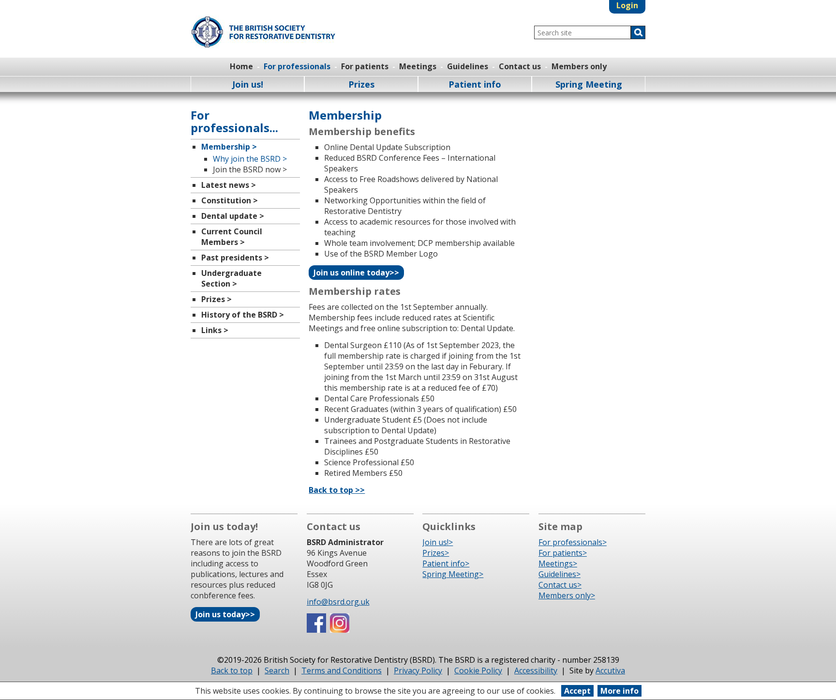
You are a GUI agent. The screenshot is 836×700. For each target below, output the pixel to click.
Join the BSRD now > (250, 169)
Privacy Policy (418, 670)
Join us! (247, 84)
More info (619, 690)
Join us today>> (225, 614)
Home (241, 66)
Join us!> (437, 542)
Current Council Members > (231, 236)
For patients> (562, 553)
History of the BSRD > (242, 314)
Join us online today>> (356, 272)
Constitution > (229, 200)
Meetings (417, 66)
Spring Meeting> (452, 574)
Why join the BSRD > (250, 158)
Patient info (474, 84)
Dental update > (232, 216)
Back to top (232, 670)
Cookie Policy (478, 670)
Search (277, 670)
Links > (214, 330)
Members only (579, 66)
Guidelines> (559, 574)
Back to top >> (337, 490)
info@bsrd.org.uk (338, 601)
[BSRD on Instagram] (339, 629)
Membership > (229, 146)
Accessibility (535, 670)
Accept (577, 690)
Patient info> (445, 563)
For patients (364, 66)
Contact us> (560, 584)
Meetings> (557, 563)
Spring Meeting (588, 84)
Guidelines (467, 66)
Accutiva (610, 670)
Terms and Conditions (341, 670)
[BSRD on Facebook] (316, 629)
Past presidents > (235, 257)
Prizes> (435, 553)
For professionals (297, 66)
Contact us (520, 66)
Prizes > (216, 299)
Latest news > (228, 185)
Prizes (361, 84)
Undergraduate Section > (231, 278)
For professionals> (572, 542)
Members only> (566, 595)
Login (627, 5)
